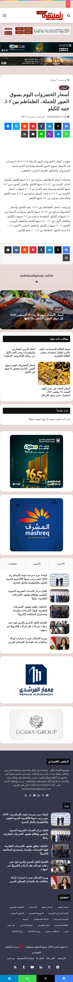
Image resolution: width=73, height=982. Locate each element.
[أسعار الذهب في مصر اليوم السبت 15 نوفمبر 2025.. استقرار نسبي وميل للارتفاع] (54, 373)
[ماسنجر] (8, 126)
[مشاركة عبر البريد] (32, 134)
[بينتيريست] (32, 126)
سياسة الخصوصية (25, 958)
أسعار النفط (47, 907)
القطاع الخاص (26, 925)
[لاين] (41, 134)
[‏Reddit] (24, 126)
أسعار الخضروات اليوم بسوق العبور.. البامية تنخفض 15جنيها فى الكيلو (20, 368)
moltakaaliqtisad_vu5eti (57, 116)
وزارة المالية (17, 931)
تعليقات (12, 563)
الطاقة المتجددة (61, 925)
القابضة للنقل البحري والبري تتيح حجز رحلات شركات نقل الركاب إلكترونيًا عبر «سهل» (26, 626)
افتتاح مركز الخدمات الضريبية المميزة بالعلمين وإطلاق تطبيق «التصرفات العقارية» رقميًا (27, 595)
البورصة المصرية (36, 913)
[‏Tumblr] (41, 126)
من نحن (11, 958)
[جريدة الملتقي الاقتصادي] (50, 15)
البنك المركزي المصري (58, 913)
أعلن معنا (50, 958)
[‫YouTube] (34, 795)
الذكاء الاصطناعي (40, 919)
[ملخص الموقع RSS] (26, 795)
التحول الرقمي (17, 913)
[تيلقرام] (57, 134)
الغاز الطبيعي (43, 925)
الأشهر (37, 563)
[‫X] (57, 126)
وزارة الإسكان (34, 931)
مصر (66, 931)
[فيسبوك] (66, 126)
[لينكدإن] (49, 126)
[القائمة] (4, 17)
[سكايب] (16, 126)
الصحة (25, 919)
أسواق (53, 80)
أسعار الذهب (62, 907)
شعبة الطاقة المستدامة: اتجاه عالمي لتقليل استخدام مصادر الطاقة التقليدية (55, 352)
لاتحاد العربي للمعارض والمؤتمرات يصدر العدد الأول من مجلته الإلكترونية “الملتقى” (19, 352)
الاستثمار (33, 907)
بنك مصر (11, 925)
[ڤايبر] (49, 134)
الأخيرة (61, 563)
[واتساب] (66, 134)
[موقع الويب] (36, 282)
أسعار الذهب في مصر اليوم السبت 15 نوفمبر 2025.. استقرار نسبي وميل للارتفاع (55, 392)
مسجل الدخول (48, 419)
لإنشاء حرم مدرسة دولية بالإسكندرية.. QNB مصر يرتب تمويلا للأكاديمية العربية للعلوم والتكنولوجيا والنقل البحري (26, 579)
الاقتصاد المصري (16, 907)
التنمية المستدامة (60, 919)
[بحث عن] (68, 17)
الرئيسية (62, 80)
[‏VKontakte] (16, 249)
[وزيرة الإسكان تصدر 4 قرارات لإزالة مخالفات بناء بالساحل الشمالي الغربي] (59, 643)
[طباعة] (24, 134)
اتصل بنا (40, 958)
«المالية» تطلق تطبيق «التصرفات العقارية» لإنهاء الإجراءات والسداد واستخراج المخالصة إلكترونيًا (30, 610)
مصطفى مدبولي (52, 931)
